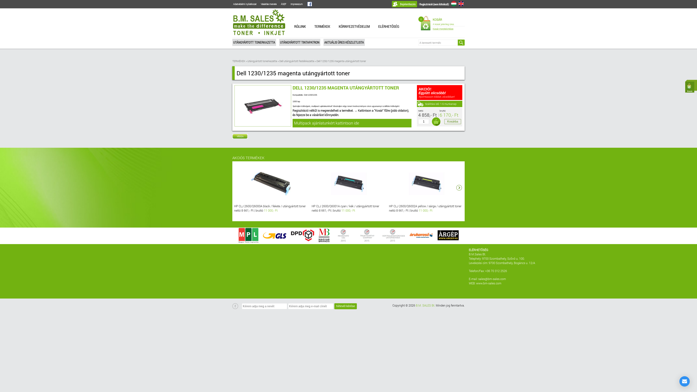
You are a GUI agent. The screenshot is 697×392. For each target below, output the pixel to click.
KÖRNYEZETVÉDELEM (354, 26)
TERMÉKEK (322, 26)
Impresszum (297, 4)
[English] (461, 3)
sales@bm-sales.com (492, 279)
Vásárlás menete (269, 4)
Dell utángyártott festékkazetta (296, 61)
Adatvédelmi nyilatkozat (244, 4)
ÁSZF (283, 4)
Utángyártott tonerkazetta (254, 42)
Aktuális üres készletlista (344, 42)
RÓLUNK (300, 26)
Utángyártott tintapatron (299, 42)
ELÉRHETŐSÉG (388, 26)
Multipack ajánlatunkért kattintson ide (326, 123)
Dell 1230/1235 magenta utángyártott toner (341, 61)
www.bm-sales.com (488, 283)
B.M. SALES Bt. (425, 305)
